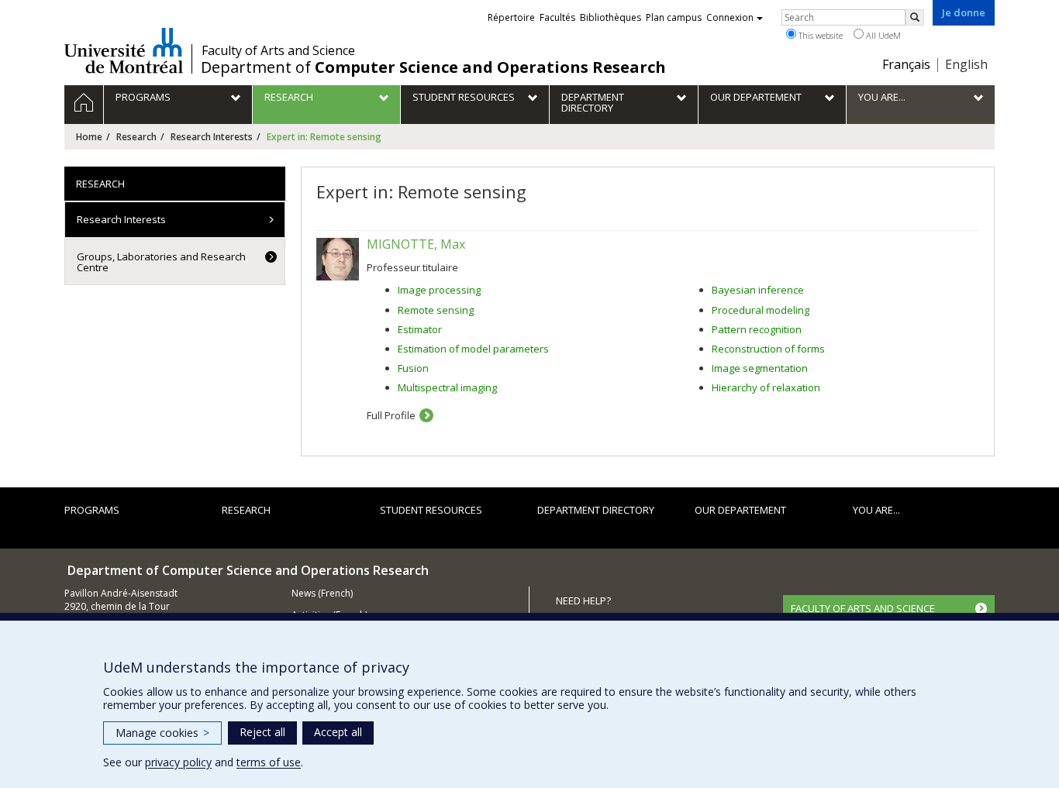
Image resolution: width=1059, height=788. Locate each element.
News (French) (322, 593)
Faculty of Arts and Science (278, 50)
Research (136, 136)
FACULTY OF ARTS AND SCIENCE (863, 608)
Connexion (730, 17)
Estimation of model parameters (473, 349)
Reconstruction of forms (768, 349)
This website (819, 35)
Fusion (413, 368)
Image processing (439, 290)
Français (906, 64)
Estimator (420, 329)
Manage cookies (162, 732)
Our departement (740, 510)
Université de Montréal (123, 50)
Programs (91, 510)
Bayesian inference (758, 290)
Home (89, 136)
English (966, 64)
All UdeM (882, 35)
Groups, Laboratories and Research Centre (161, 261)
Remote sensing (436, 310)
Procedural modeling (760, 310)
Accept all (338, 731)
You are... (876, 510)
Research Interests (212, 136)
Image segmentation (760, 368)
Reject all (262, 731)
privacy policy (178, 762)
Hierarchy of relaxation (766, 387)
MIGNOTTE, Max (416, 244)
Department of (433, 67)
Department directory (595, 510)
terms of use (268, 762)
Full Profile (391, 415)
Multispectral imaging (447, 387)
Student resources (431, 510)
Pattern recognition (757, 329)
